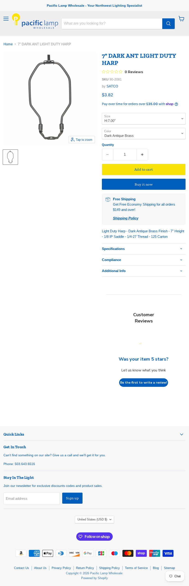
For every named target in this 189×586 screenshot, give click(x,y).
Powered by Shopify (94, 578)
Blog (156, 568)
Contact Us (21, 568)
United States (92, 519)
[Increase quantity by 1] (142, 154)
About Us (40, 568)
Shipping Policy (109, 568)
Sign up (72, 498)
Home (8, 44)
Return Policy (85, 568)
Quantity (108, 144)
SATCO (112, 86)
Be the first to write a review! (143, 382)
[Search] (168, 23)
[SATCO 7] (10, 157)
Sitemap (169, 568)
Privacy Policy (61, 568)
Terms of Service (136, 568)
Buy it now (144, 184)
